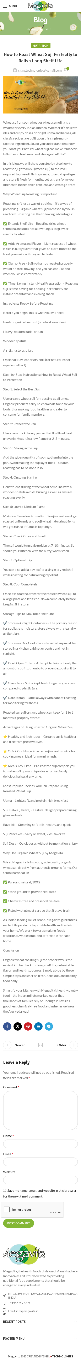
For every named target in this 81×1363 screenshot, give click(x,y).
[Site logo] (40, 6)
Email (8, 1154)
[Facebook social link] (7, 1026)
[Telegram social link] (49, 1026)
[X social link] (18, 1026)
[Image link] (24, 1254)
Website (9, 1172)
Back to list (40, 1045)
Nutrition (47, 29)
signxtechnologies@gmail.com (40, 70)
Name (8, 1136)
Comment (11, 1087)
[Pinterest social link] (28, 1026)
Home (31, 29)
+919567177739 (19, 1303)
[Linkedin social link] (38, 1026)
